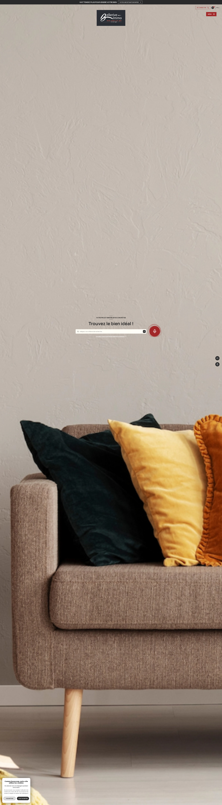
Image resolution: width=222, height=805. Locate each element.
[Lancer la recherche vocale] (155, 331)
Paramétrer (9, 798)
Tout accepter (23, 798)
